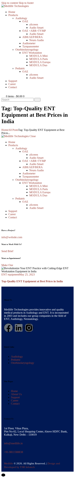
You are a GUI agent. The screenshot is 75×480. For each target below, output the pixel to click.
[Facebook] (8, 327)
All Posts (13, 129)
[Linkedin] (18, 327)
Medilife (8, 463)
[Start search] (37, 100)
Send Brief (7, 251)
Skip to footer (26, 2)
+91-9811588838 (13, 452)
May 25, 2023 (27, 274)
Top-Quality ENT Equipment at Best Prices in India (32, 281)
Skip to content (9, 2)
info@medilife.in (13, 443)
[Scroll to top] (3, 475)
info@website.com (11, 237)
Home (4, 129)
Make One (7, 265)
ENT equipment (10, 274)
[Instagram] (29, 327)
